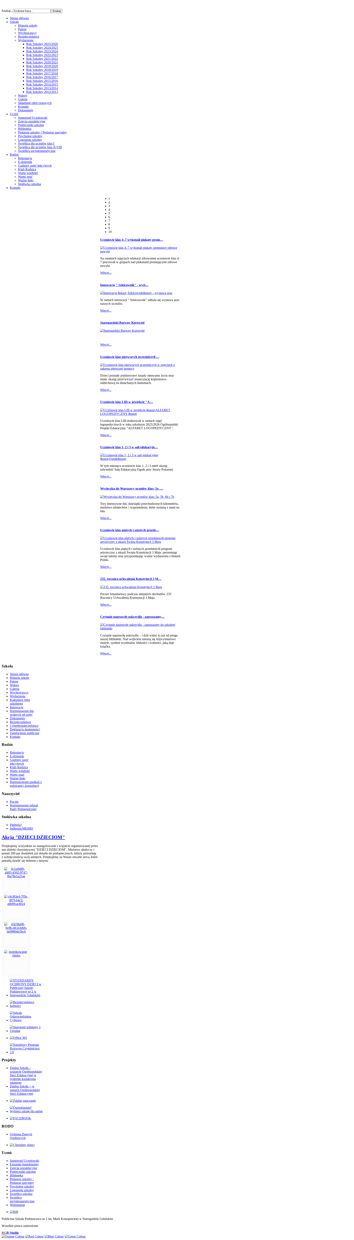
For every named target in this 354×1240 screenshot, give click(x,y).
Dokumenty (25, 110)
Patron (22, 29)
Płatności (16, 825)
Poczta (14, 801)
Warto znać (25, 176)
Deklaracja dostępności (25, 729)
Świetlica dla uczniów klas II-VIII (40, 147)
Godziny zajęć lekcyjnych (35, 165)
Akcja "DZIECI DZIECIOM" (33, 837)
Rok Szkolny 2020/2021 (42, 62)
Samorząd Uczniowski (32, 117)
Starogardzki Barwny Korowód (122, 322)
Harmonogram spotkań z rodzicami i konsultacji (26, 783)
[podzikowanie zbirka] (16, 955)
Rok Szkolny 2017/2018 (42, 73)
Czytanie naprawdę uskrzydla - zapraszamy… (132, 616)
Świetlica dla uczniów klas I (36, 143)
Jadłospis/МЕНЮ (21, 828)
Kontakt (23, 106)
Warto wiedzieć (28, 173)
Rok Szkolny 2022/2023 (42, 55)
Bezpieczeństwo (28, 36)
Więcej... (105, 272)
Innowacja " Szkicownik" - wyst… (124, 285)
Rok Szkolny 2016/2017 (42, 77)
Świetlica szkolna (21, 1194)
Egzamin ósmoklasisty (24, 1164)
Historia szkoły (27, 25)
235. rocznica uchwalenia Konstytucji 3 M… (130, 579)
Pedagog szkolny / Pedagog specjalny (42, 132)
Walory (22, 95)
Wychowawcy (27, 33)
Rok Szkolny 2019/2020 (42, 66)
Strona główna (19, 674)
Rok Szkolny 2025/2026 (42, 44)
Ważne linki (25, 180)
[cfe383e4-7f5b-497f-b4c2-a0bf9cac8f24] (16, 904)
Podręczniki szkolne (31, 125)
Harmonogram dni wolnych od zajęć (22, 712)
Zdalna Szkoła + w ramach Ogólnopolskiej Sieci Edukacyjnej (25, 1090)
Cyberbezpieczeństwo (24, 725)
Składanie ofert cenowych (35, 103)
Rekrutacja (25, 158)
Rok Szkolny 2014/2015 (42, 84)
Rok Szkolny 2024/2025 (42, 47)
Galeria (22, 99)
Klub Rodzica (27, 169)
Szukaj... (7, 10)
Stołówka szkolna (29, 184)
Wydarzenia (25, 40)
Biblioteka (24, 128)
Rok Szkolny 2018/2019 (42, 69)
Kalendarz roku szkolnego (20, 701)
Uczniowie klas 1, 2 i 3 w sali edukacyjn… (129, 447)
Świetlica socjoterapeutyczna (36, 151)
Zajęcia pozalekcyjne (31, 121)
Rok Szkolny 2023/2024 (42, 51)
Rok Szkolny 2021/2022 (42, 58)
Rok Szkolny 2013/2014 (42, 88)
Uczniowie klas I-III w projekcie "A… (126, 402)
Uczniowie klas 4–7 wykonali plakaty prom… (131, 239)
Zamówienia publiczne (24, 733)
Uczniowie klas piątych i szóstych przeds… (129, 530)
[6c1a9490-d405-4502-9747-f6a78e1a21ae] (16, 876)
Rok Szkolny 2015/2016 (42, 81)
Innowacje (16, 707)
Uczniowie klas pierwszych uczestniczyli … (129, 357)
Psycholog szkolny (30, 136)
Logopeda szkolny (30, 140)
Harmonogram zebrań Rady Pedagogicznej (24, 807)
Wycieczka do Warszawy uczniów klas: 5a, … (131, 488)
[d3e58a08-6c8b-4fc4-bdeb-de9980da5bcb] (16, 931)
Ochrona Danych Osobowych (21, 1136)
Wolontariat (17, 1205)
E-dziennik (25, 162)
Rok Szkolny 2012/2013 (42, 92)
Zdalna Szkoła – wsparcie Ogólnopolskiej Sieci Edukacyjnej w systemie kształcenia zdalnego (26, 1075)
